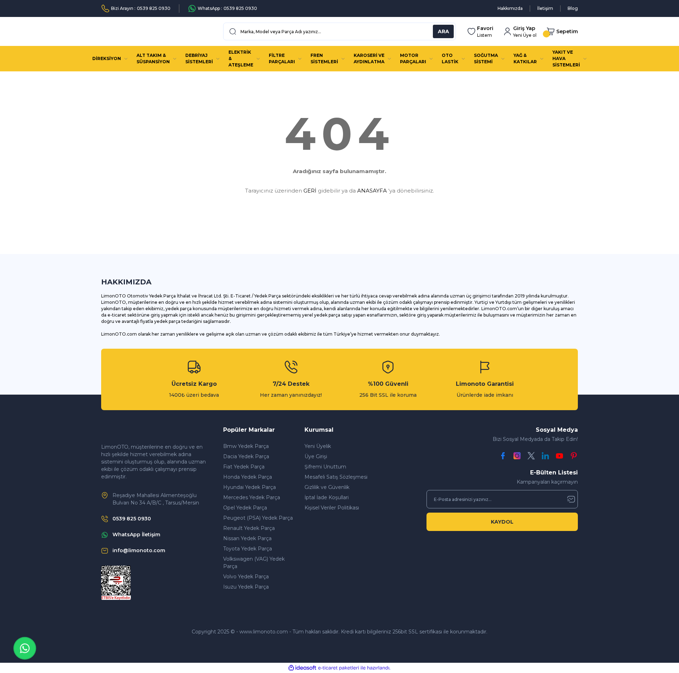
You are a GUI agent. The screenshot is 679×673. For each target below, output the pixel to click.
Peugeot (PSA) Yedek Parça (258, 518)
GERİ (310, 190)
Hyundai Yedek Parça (249, 487)
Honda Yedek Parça (247, 477)
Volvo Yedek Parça (246, 576)
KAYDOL (502, 522)
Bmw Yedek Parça (246, 446)
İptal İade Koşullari (326, 497)
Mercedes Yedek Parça (251, 497)
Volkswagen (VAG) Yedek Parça (254, 562)
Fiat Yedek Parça (244, 467)
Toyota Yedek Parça (247, 548)
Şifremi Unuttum (325, 467)
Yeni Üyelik (317, 446)
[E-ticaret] (338, 668)
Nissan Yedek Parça (247, 538)
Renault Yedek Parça (249, 528)
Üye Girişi (315, 456)
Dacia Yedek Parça (246, 456)
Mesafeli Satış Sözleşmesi (335, 477)
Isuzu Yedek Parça (246, 587)
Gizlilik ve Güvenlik (326, 487)
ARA (443, 31)
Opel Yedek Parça (245, 507)
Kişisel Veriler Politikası (331, 507)
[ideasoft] (302, 668)
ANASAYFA (372, 190)
